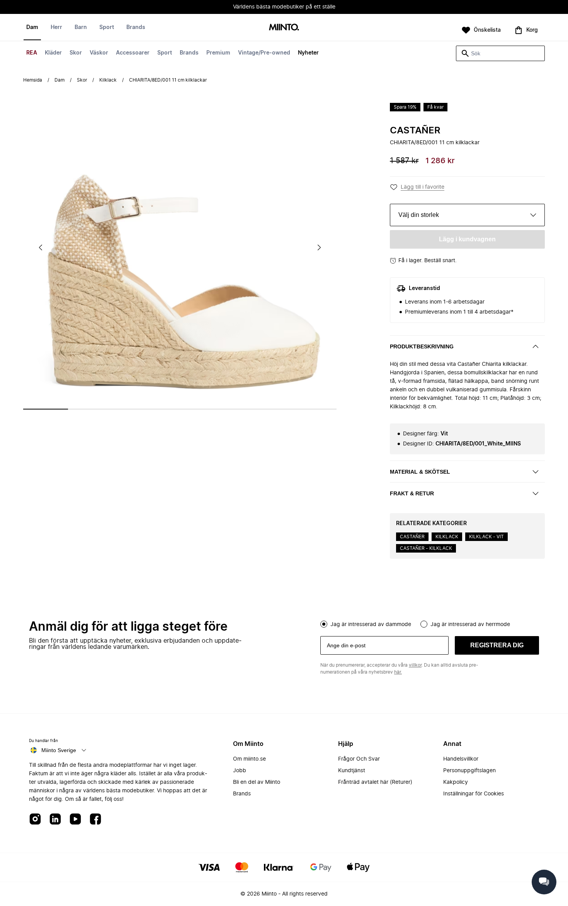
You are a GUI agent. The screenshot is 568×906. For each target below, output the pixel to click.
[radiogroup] (429, 623)
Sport (164, 53)
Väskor (99, 53)
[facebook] (95, 819)
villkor (415, 665)
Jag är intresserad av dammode (370, 624)
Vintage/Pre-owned (264, 53)
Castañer (415, 130)
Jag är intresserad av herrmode (470, 624)
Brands (189, 53)
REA (31, 53)
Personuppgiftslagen (469, 770)
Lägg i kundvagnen (467, 239)
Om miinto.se (249, 759)
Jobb (239, 770)
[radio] (323, 624)
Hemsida (32, 80)
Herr (56, 27)
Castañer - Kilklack (426, 548)
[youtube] (75, 819)
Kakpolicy (455, 782)
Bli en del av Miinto (256, 782)
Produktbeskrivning (422, 346)
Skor (76, 53)
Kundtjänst (351, 770)
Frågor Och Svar (359, 759)
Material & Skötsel (420, 472)
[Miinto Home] (284, 27)
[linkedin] (55, 819)
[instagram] (35, 819)
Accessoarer (133, 53)
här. (398, 672)
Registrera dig (497, 645)
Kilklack (108, 80)
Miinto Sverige (58, 750)
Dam (32, 27)
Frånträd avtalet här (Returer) (375, 782)
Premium (218, 53)
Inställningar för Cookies (473, 794)
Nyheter (308, 53)
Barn (81, 27)
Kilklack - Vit (486, 536)
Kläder (53, 53)
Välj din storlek (418, 215)
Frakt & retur (412, 493)
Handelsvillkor (460, 759)
